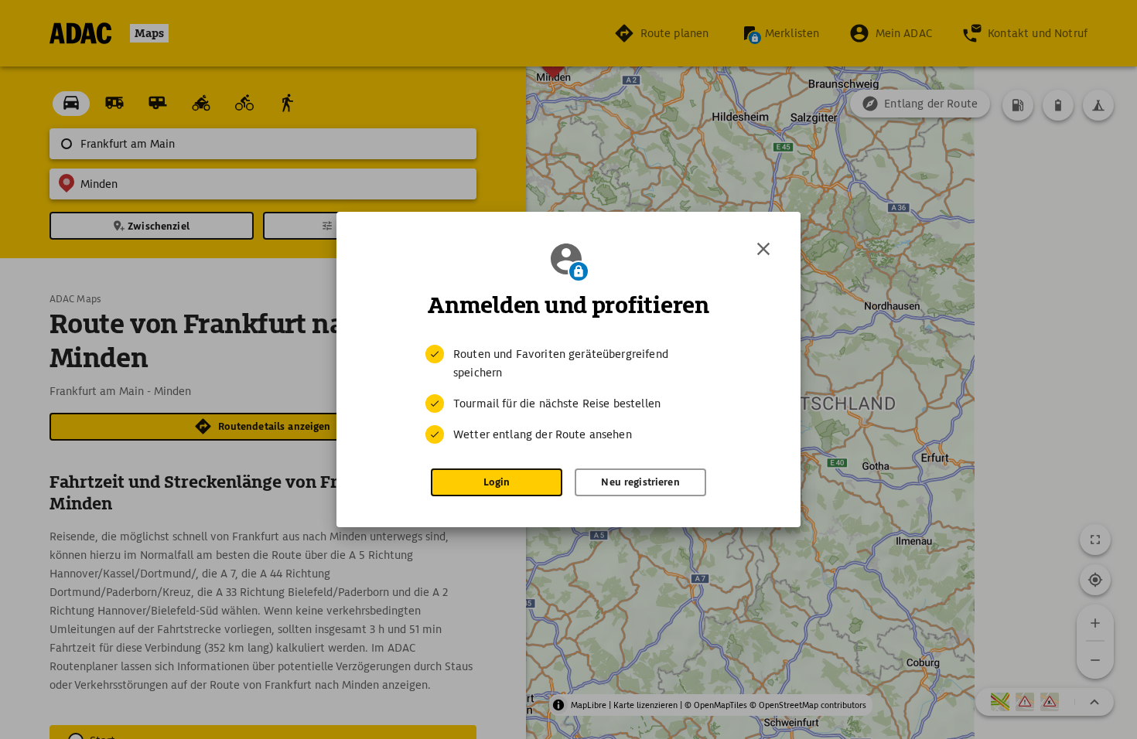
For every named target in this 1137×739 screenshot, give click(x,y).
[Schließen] (763, 248)
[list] (568, 394)
